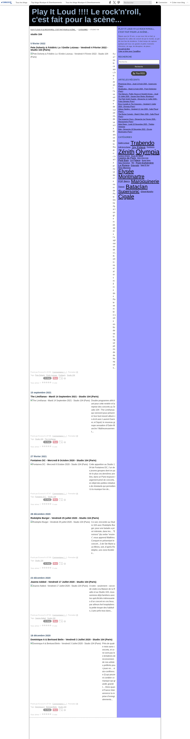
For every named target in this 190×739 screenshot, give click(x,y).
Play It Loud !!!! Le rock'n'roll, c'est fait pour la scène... (53, 29)
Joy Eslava (138, 147)
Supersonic (128, 191)
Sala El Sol (144, 165)
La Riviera (124, 165)
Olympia (147, 152)
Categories (83, 29)
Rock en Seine (137, 156)
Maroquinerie (145, 181)
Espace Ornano (124, 156)
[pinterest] (118, 2)
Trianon (121, 187)
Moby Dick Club (142, 158)
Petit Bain (123, 160)
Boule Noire (146, 160)
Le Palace (135, 160)
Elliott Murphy (147, 192)
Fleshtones (150, 147)
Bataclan (137, 186)
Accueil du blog (124, 49)
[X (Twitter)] (114, 2)
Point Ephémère (145, 163)
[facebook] (110, 2)
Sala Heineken (124, 163)
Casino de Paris (127, 158)
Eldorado (135, 165)
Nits (132, 163)
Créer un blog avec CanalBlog (129, 51)
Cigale (126, 196)
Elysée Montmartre (131, 174)
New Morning (124, 168)
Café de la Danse (124, 147)
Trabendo (142, 143)
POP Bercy (124, 181)
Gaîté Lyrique (123, 143)
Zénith (126, 152)
